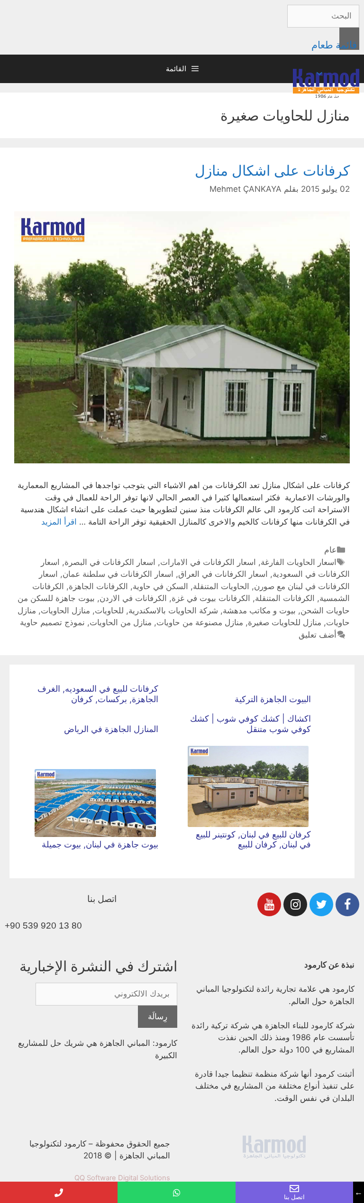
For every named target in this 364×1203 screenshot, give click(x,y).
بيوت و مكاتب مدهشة (259, 610)
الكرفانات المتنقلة (285, 598)
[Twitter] (321, 904)
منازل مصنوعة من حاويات (199, 622)
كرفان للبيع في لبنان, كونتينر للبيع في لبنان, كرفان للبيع (253, 839)
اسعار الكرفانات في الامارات (208, 562)
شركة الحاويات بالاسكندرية (173, 610)
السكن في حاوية (160, 586)
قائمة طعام (334, 45)
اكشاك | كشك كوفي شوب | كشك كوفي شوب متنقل (250, 724)
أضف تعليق (318, 634)
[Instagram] (295, 904)
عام (330, 550)
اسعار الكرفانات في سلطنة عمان (118, 574)
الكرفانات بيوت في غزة (211, 598)
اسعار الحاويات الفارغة (299, 562)
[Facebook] (347, 904)
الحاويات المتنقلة (221, 586)
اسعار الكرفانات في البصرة (109, 562)
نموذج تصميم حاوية (52, 622)
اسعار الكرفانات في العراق (223, 574)
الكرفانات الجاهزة (98, 586)
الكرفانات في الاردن (133, 598)
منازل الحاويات (65, 610)
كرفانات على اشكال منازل (272, 170)
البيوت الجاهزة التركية (273, 699)
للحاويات (109, 610)
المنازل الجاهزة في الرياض (111, 729)
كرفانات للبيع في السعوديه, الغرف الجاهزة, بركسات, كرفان (97, 694)
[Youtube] (269, 904)
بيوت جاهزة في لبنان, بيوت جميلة (100, 844)
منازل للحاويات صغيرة (284, 622)
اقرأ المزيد (59, 521)
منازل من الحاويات (121, 622)
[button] (320, 73)
